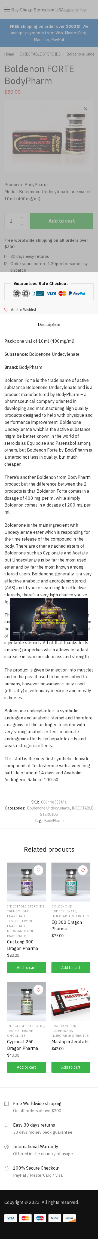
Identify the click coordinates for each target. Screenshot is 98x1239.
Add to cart (26, 967)
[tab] (49, 324)
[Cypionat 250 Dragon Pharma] (26, 1001)
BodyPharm (54, 820)
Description (49, 324)
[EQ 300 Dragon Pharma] (70, 882)
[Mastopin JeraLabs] (70, 1001)
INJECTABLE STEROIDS (25, 906)
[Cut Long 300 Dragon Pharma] (26, 882)
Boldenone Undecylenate (48, 808)
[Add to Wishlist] (38, 870)
